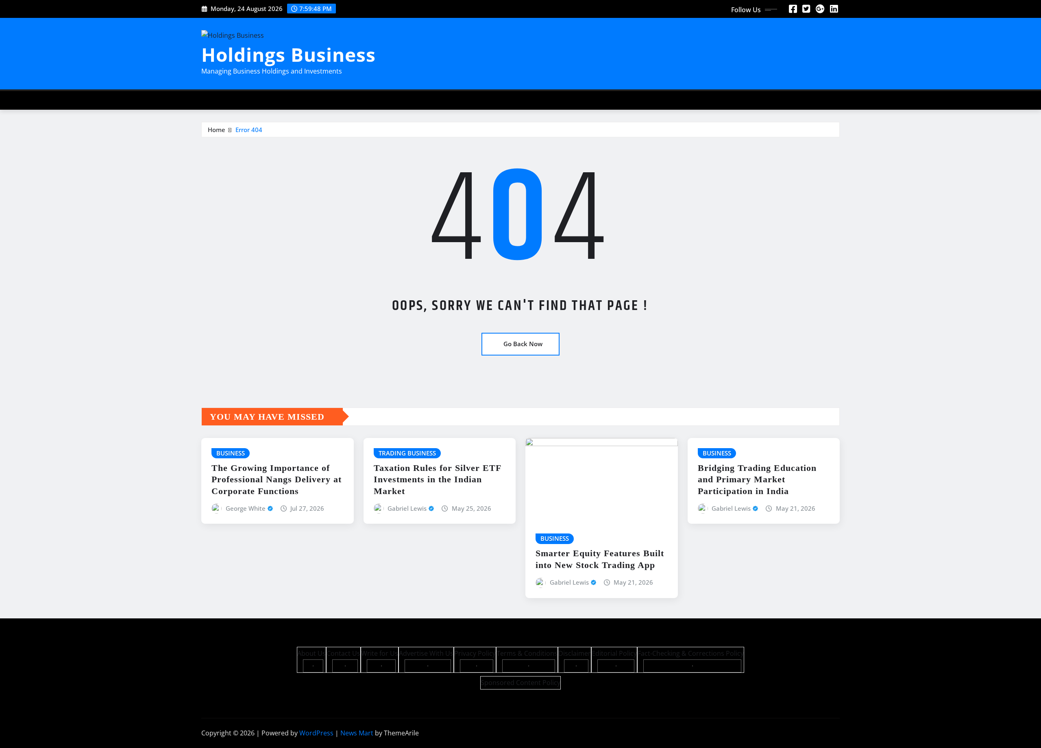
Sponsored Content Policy (520, 682)
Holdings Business (288, 54)
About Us (311, 653)
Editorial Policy (614, 653)
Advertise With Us (426, 653)
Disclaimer (574, 653)
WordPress (316, 732)
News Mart (356, 732)
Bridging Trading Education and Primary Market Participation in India (757, 479)
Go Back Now (522, 344)
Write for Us (379, 653)
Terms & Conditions (527, 653)
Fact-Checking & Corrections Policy (691, 653)
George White (246, 508)
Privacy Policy (475, 653)
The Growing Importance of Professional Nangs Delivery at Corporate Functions (276, 479)
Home (216, 130)
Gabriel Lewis (407, 508)
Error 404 (248, 130)
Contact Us (343, 653)
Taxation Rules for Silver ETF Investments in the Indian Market (437, 479)
